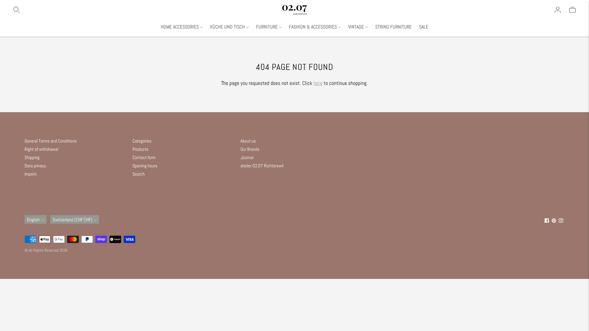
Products (140, 149)
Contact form (144, 157)
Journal (247, 157)
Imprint (31, 174)
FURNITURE (267, 27)
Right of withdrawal (41, 149)
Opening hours (145, 166)
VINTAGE (356, 27)
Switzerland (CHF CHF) (72, 220)
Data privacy (35, 166)
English (33, 220)
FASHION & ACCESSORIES (313, 27)
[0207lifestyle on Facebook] (547, 221)
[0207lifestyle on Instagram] (561, 221)
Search (139, 174)
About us (248, 141)
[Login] (557, 10)
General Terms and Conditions (51, 141)
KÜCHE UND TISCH (227, 27)
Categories (142, 141)
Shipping (32, 157)
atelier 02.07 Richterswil (262, 166)
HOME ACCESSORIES (180, 27)
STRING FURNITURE (393, 27)
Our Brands (250, 149)
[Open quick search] (147, 10)
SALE (423, 27)
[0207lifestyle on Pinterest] (554, 221)
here (318, 83)
